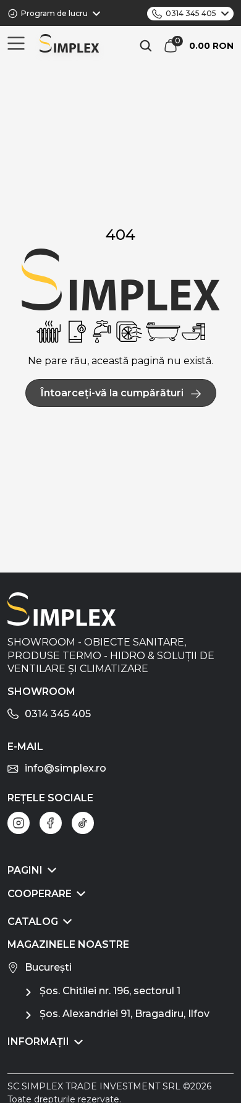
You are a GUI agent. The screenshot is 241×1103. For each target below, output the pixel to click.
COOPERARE (39, 894)
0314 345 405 (191, 13)
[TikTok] (83, 823)
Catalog (32, 921)
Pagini (25, 870)
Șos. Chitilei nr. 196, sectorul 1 (110, 991)
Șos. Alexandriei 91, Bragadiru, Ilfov (124, 1014)
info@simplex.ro (65, 768)
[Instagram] (18, 823)
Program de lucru (54, 13)
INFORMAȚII (38, 1041)
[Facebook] (51, 823)
